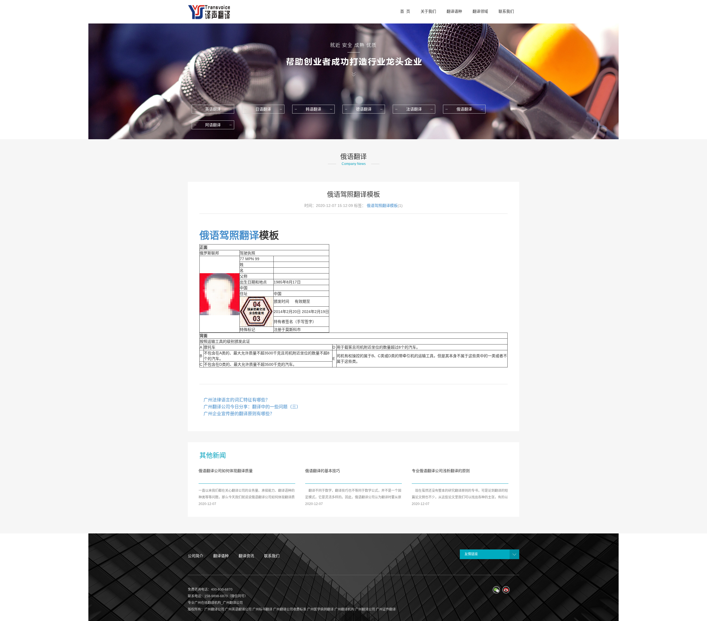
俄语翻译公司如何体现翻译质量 (226, 471)
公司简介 (195, 556)
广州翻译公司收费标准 (289, 609)
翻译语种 (221, 556)
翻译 (249, 235)
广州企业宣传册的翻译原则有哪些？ (239, 413)
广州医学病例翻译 (320, 609)
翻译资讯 (246, 556)
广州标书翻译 (262, 609)
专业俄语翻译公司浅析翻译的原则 (441, 471)
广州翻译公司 (214, 609)
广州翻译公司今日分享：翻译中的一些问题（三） (252, 406)
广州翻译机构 (344, 609)
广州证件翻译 (386, 609)
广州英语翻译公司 (238, 609)
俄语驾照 (219, 235)
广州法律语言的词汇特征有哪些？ (237, 400)
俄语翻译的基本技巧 (322, 471)
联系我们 (271, 556)
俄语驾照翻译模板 (382, 205)
